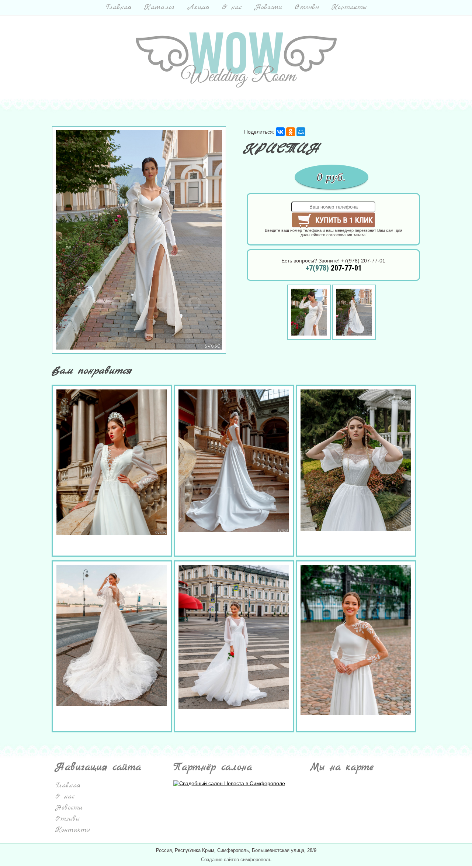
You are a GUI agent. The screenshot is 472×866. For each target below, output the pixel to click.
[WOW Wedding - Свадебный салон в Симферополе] (236, 86)
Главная (118, 7)
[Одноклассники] (290, 131)
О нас (232, 7)
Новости (268, 7)
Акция (198, 7)
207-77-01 (333, 268)
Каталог (159, 7)
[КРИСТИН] (139, 352)
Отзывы (307, 7)
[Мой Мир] (300, 131)
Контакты (349, 7)
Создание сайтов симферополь (236, 859)
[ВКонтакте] (280, 131)
